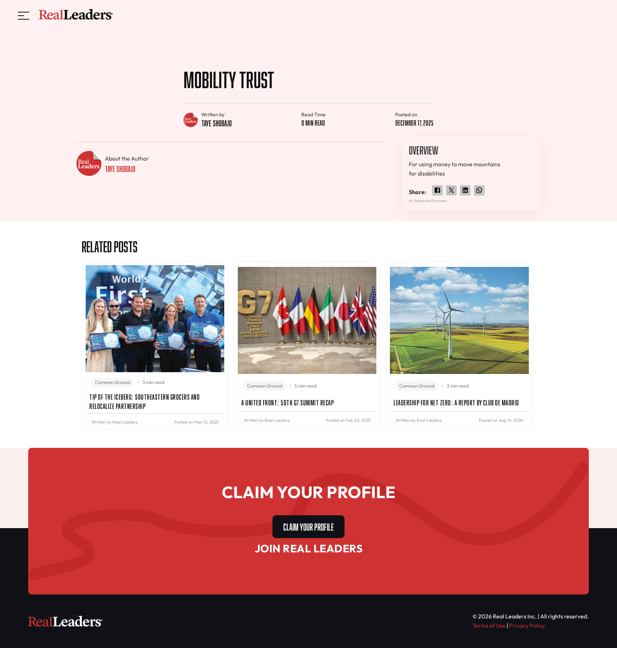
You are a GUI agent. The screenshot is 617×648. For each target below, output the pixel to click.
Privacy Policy (527, 625)
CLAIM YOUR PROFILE (308, 525)
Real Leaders (124, 422)
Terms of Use (489, 625)
